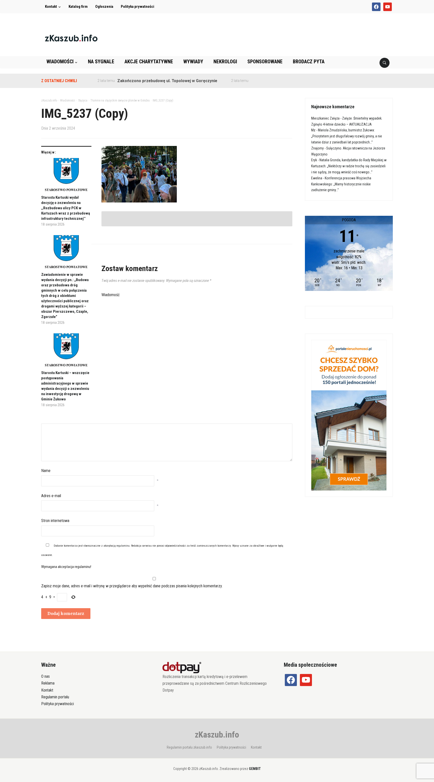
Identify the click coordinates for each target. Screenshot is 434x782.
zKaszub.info (217, 734)
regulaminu (123, 545)
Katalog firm (78, 6)
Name (45, 470)
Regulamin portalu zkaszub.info (189, 747)
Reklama (48, 683)
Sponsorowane (265, 62)
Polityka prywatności (137, 6)
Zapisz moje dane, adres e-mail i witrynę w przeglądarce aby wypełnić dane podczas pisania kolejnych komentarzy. (132, 586)
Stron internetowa (55, 520)
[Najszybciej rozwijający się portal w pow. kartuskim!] (71, 37)
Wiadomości (60, 62)
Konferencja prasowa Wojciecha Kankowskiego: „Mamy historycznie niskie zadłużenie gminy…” (341, 184)
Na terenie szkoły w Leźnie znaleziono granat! (280, 80)
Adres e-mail (51, 495)
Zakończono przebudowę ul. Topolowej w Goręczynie (153, 80)
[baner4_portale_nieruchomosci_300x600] (349, 415)
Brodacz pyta (308, 62)
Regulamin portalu (55, 697)
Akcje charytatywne (149, 62)
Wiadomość (110, 294)
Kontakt (51, 6)
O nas (45, 676)
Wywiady (193, 62)
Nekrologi (225, 62)
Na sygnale (101, 62)
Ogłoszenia (104, 6)
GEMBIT (255, 769)
